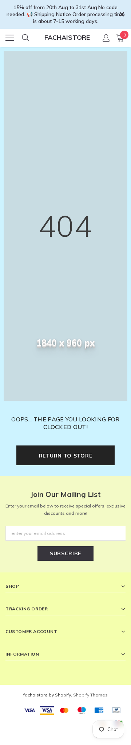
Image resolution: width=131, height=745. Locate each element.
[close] (122, 14)
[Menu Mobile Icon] (9, 38)
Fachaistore (67, 37)
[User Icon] (106, 38)
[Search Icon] (25, 38)
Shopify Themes (90, 695)
